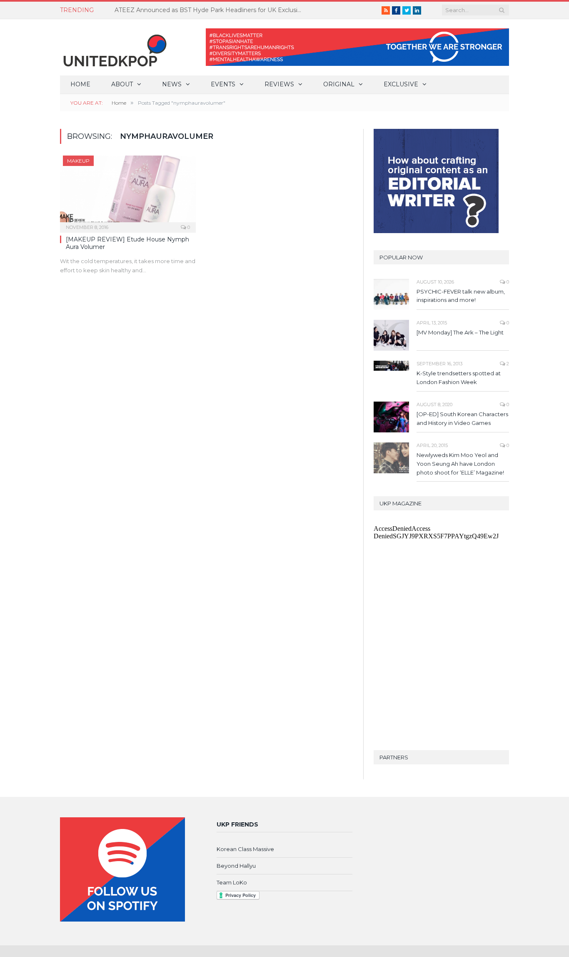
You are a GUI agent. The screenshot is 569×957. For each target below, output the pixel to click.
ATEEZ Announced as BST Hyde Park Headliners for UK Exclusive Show (210, 10)
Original (338, 84)
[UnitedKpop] (113, 47)
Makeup (78, 161)
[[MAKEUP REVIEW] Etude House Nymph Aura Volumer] (128, 191)
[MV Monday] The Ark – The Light (460, 332)
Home (80, 84)
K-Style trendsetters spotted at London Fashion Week (459, 377)
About (122, 84)
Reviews (279, 84)
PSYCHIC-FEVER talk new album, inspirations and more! (461, 296)
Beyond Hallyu (236, 865)
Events (223, 84)
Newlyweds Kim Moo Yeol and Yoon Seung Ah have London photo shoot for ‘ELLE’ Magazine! (460, 464)
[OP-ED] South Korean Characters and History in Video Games (462, 418)
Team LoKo (232, 882)
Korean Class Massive (245, 849)
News (172, 84)
